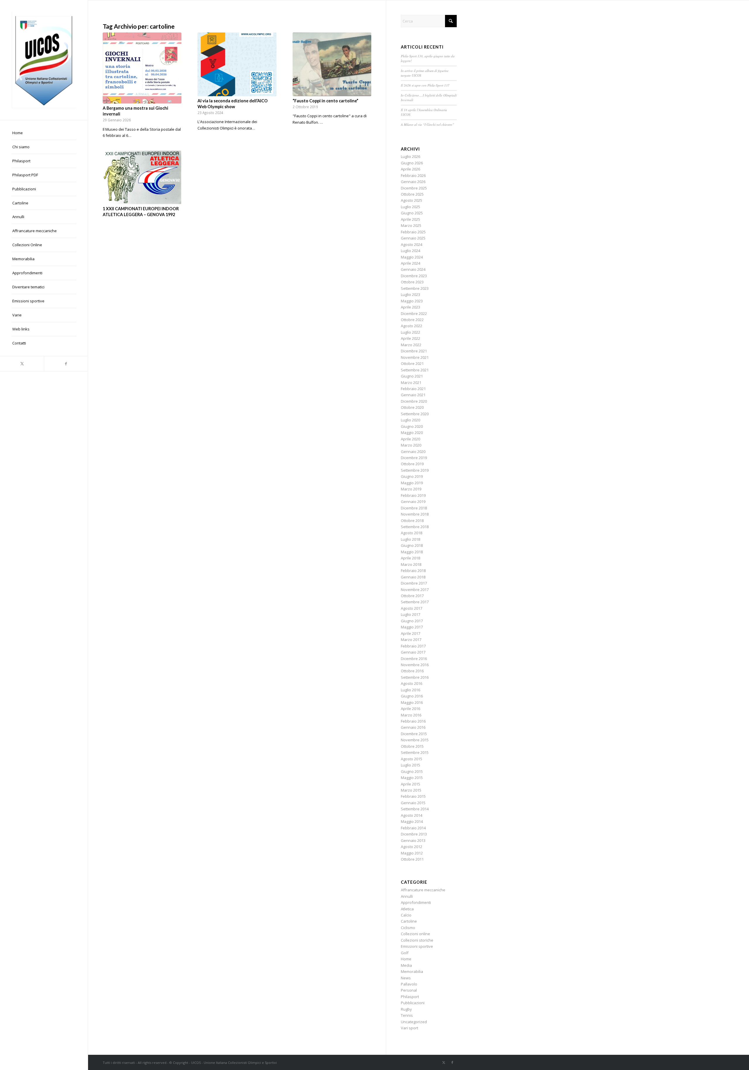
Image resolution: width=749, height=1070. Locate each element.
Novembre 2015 (415, 739)
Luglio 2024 (410, 250)
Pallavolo (409, 984)
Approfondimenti (416, 902)
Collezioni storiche (417, 940)
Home (406, 959)
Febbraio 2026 (413, 175)
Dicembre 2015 (414, 733)
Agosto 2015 (411, 758)
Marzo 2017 (411, 639)
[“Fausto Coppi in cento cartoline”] (332, 64)
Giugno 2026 (412, 163)
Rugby (406, 1009)
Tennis (407, 1015)
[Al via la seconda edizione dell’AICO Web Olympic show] (236, 64)
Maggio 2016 (412, 702)
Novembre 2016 (415, 664)
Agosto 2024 (411, 244)
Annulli (407, 896)
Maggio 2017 (412, 627)
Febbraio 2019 (413, 495)
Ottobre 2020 (412, 407)
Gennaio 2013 (413, 840)
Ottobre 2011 (412, 859)
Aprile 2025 (410, 219)
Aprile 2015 (410, 784)
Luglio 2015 (410, 765)
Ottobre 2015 (412, 746)
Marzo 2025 (411, 225)
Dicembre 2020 (414, 401)
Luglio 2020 (410, 420)
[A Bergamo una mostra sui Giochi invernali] (142, 68)
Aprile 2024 (410, 263)
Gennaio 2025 (413, 238)
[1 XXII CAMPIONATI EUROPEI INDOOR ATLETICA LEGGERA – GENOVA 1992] (142, 177)
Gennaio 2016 (413, 727)
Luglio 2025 (410, 206)
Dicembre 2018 (414, 508)
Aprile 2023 (410, 307)
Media (406, 965)
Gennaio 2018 (413, 577)
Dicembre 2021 (414, 351)
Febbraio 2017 (413, 646)
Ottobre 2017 (412, 595)
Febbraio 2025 (413, 232)
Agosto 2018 (411, 532)
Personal (409, 990)
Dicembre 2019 (414, 457)
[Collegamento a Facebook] (66, 363)
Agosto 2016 (411, 683)
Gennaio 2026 (413, 181)
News (406, 978)
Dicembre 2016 (414, 658)
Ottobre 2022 (412, 319)
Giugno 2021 (412, 376)
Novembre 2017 (415, 589)
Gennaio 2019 (413, 501)
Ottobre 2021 (412, 363)
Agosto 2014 (411, 815)
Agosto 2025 (411, 200)
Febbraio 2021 (413, 388)
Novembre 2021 (415, 357)
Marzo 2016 (411, 715)
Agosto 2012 (411, 846)
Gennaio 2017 (413, 652)
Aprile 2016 (410, 708)
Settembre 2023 (415, 288)
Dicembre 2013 (414, 834)
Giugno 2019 (412, 476)
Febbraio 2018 (413, 570)
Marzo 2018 (411, 564)
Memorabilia (412, 971)
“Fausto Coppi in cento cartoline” (325, 100)
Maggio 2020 (412, 432)
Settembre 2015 (415, 752)
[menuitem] (43, 133)
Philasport (410, 996)
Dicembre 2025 (414, 188)
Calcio (406, 915)
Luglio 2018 (410, 539)
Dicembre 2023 (414, 275)
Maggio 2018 (412, 551)
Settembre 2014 (415, 808)
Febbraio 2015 (413, 796)
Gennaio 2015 (413, 802)
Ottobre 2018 (412, 520)
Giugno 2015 (412, 771)
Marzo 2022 (411, 344)
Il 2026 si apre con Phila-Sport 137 (425, 85)
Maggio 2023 (412, 301)
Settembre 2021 (415, 370)
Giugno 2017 (412, 620)
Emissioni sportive (417, 946)
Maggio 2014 (412, 821)
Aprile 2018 (410, 558)
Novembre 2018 (415, 514)
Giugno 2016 (412, 696)
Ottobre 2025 (412, 194)
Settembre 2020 (415, 413)
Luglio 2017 (410, 614)
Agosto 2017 (411, 608)
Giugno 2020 (412, 426)
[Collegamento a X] (22, 363)
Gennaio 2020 (413, 451)
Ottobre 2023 (412, 282)
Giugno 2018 (412, 545)
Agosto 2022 (411, 325)
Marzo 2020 (411, 445)
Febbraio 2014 (413, 828)
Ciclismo (408, 927)
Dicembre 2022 (414, 313)
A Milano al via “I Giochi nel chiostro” (427, 124)
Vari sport (409, 1028)
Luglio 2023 (410, 294)
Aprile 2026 (410, 169)
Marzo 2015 (411, 790)
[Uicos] (44, 60)
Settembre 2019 (415, 470)
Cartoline (409, 921)
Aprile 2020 (410, 439)
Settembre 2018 (415, 526)
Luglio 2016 (410, 689)
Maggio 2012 (412, 853)
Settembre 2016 (415, 677)
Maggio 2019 (412, 482)
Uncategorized (414, 1021)
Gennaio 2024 (413, 269)
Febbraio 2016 (413, 721)
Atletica (407, 909)
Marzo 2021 (411, 382)
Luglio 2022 (410, 332)
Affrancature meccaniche (423, 889)
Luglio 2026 (410, 156)
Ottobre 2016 (412, 670)
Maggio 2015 (412, 777)
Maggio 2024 (412, 257)
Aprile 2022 (410, 338)
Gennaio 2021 (413, 394)
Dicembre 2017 (414, 583)
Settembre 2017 (415, 601)
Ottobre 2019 (412, 463)
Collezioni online (415, 933)
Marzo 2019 (411, 489)
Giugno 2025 (412, 213)
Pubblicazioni (413, 1002)
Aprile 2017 (410, 633)
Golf (404, 952)
